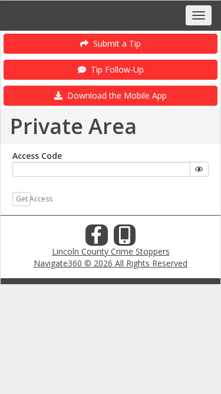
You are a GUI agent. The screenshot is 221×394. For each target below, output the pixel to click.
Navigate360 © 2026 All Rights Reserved (110, 263)
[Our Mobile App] (125, 238)
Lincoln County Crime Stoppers (111, 251)
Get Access (23, 199)
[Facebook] (96, 238)
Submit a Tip (114, 43)
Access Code (37, 155)
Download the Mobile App (114, 95)
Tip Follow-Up (115, 69)
